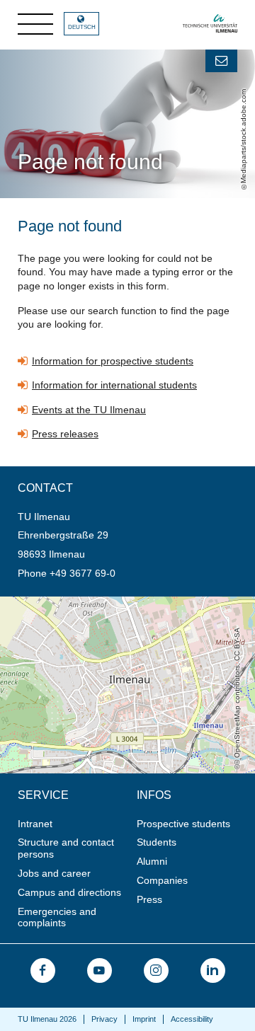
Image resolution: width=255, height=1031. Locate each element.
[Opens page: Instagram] (156, 970)
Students (156, 842)
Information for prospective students (112, 361)
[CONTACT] (221, 61)
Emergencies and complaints (57, 917)
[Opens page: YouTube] (99, 970)
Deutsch (82, 27)
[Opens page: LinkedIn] (212, 970)
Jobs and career (54, 873)
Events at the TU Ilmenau (89, 409)
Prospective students (183, 823)
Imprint (144, 1019)
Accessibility (192, 1019)
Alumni (152, 861)
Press (149, 899)
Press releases (65, 433)
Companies (162, 880)
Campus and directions (69, 892)
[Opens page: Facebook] (42, 970)
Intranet (35, 823)
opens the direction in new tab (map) (82, 602)
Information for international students (114, 385)
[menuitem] (73, 824)
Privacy (104, 1019)
